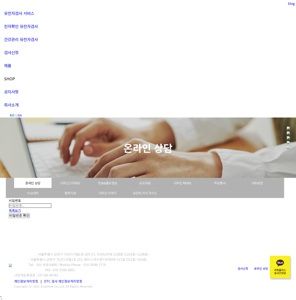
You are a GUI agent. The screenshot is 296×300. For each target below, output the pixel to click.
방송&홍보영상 (107, 182)
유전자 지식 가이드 (145, 193)
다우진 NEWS (182, 182)
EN (20, 115)
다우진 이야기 (107, 193)
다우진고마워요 (70, 182)
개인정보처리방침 (26, 281)
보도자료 (145, 182)
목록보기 (15, 210)
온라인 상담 (32, 182)
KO (12, 115)
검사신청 (243, 268)
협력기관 (70, 193)
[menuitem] (19, 13)
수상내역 (32, 193)
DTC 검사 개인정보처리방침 (63, 281)
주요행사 (220, 182)
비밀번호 (15, 200)
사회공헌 (257, 182)
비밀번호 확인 (19, 215)
